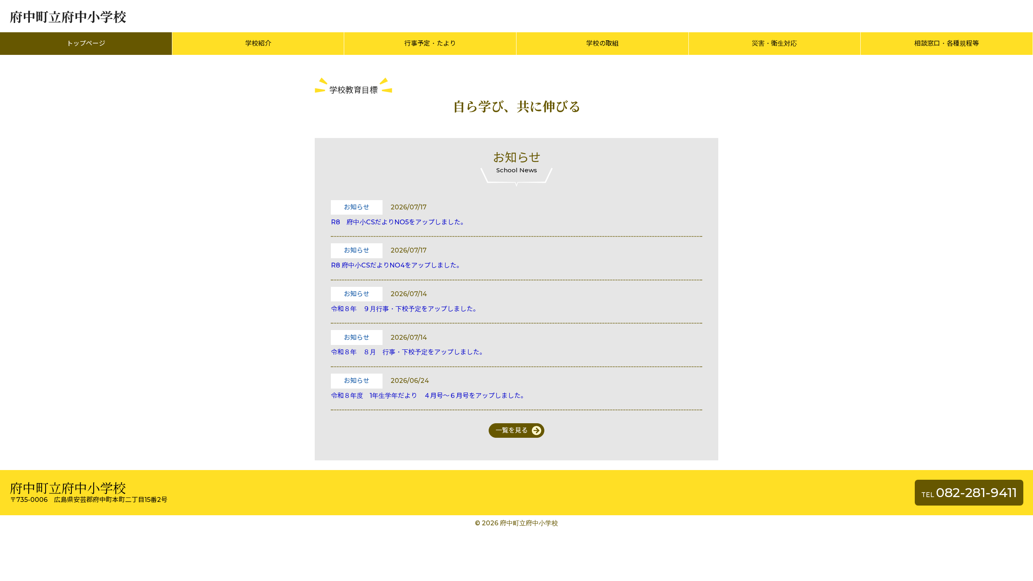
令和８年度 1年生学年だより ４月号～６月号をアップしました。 (429, 395)
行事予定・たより (430, 43)
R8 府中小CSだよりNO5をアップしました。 (399, 222)
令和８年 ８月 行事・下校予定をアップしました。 (408, 352)
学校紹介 (258, 43)
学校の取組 (602, 43)
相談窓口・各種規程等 (946, 43)
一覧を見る (512, 430)
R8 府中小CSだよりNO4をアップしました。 (397, 265)
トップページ (86, 43)
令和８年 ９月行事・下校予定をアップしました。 (405, 309)
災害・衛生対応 (774, 43)
